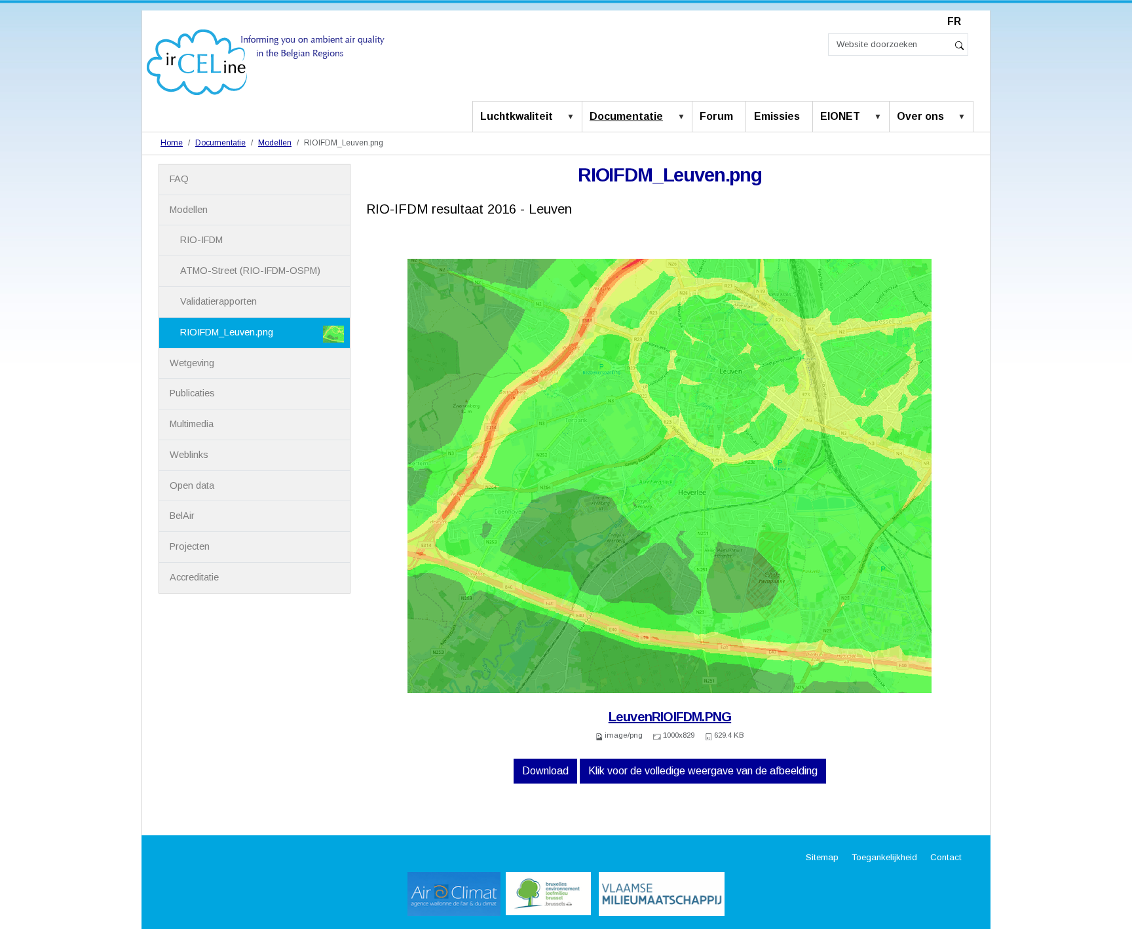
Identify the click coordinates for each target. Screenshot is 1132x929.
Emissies (777, 116)
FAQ (179, 179)
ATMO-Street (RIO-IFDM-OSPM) (250, 270)
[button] (573, 117)
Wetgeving (192, 363)
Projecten (190, 546)
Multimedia (192, 424)
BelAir (182, 515)
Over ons (920, 116)
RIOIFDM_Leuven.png (226, 332)
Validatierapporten (218, 301)
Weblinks (189, 454)
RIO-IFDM (201, 240)
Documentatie (626, 116)
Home (171, 142)
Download (545, 770)
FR (954, 21)
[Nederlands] (266, 61)
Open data (192, 485)
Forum (716, 116)
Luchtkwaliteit (516, 116)
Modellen (275, 142)
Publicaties (192, 393)
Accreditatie (194, 577)
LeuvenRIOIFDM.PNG (670, 717)
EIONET (840, 116)
